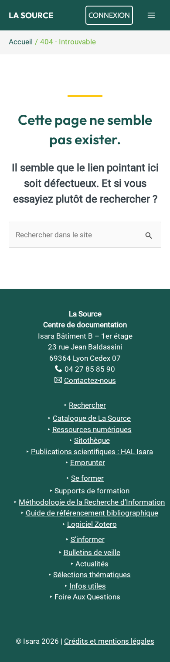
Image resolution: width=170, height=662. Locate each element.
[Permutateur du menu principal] (152, 15)
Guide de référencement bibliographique (92, 513)
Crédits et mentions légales (109, 641)
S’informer (88, 539)
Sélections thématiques (92, 574)
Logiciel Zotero (92, 524)
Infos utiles (87, 586)
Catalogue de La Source (92, 418)
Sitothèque (92, 440)
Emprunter (87, 462)
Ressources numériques (92, 429)
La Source (31, 15)
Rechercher (87, 405)
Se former (87, 478)
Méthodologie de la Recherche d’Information (92, 502)
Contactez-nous (90, 380)
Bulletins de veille (92, 552)
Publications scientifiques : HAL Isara (92, 451)
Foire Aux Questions (87, 596)
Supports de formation (91, 490)
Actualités (92, 563)
